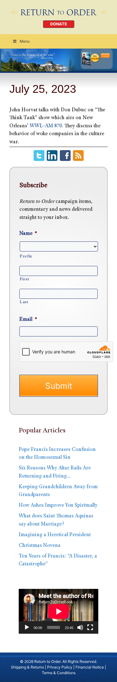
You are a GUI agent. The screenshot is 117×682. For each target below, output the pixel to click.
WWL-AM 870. (46, 126)
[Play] (27, 627)
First (24, 279)
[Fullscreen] (90, 627)
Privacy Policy (59, 667)
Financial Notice (90, 667)
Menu (25, 41)
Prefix (26, 256)
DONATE (58, 24)
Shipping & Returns (27, 667)
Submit (58, 386)
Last (24, 302)
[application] (58, 611)
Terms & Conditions (59, 672)
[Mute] (80, 627)
